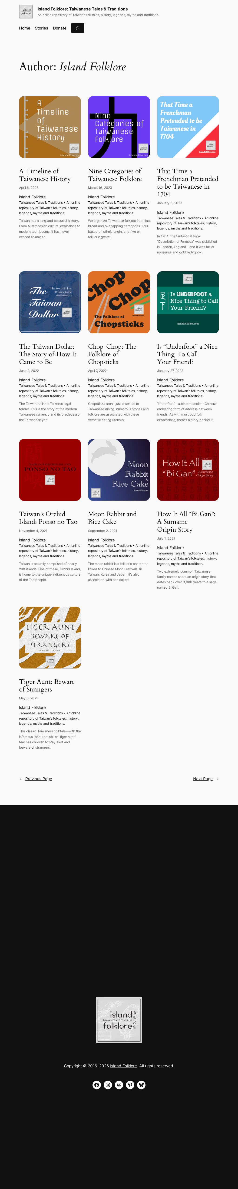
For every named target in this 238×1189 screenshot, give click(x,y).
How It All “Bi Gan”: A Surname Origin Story (186, 521)
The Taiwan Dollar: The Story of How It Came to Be (47, 354)
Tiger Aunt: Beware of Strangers (47, 685)
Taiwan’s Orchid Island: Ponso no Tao (48, 518)
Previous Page (35, 778)
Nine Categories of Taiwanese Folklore (115, 175)
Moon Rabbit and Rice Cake (112, 518)
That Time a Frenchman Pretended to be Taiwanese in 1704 (187, 182)
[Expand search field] (77, 28)
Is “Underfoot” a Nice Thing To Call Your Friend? (187, 354)
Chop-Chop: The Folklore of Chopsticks (112, 354)
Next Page (206, 778)
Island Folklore (32, 197)
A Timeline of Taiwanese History (45, 175)
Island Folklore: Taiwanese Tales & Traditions (83, 9)
